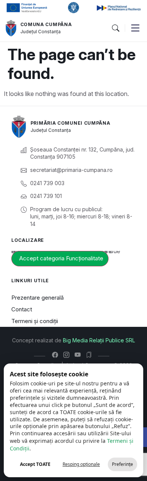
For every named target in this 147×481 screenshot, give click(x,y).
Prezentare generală (37, 297)
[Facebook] (56, 355)
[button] (115, 28)
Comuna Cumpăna (46, 24)
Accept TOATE (35, 464)
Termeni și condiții (34, 321)
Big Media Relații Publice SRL (99, 340)
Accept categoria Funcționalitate (61, 258)
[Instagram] (68, 355)
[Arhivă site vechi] (90, 355)
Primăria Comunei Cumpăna (70, 123)
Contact (21, 309)
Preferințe (122, 464)
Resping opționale (81, 464)
